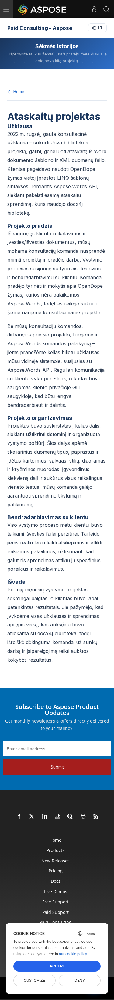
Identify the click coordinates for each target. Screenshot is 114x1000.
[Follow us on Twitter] (32, 817)
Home (18, 91)
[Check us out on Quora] (70, 817)
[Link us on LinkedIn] (45, 817)
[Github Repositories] (83, 817)
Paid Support (55, 912)
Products (55, 850)
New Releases (55, 861)
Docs (55, 881)
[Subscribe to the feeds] (96, 817)
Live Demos (55, 891)
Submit (57, 766)
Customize (34, 980)
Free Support (55, 902)
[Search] (106, 9)
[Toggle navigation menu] (80, 28)
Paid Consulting (55, 922)
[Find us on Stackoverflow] (58, 817)
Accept (57, 966)
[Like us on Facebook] (19, 817)
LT (100, 28)
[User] (94, 9)
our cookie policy (73, 954)
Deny (79, 980)
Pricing (56, 871)
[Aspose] (42, 9)
